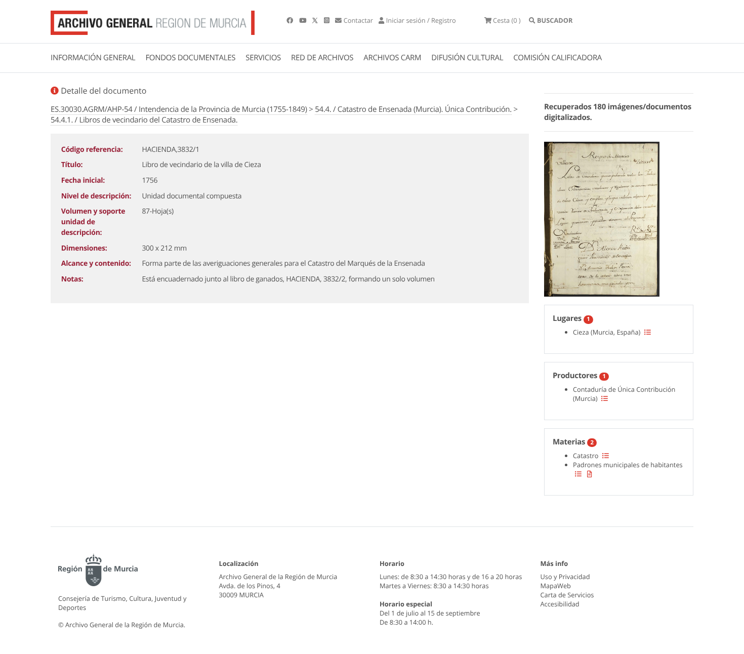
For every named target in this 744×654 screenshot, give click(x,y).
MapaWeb (556, 585)
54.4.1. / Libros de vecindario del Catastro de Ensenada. (144, 120)
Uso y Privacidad (565, 576)
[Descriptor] (589, 473)
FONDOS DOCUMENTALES (190, 58)
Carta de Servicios (567, 594)
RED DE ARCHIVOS (322, 58)
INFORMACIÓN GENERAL (93, 58)
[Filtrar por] (647, 332)
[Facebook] (290, 20)
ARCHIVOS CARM (392, 58)
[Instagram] (327, 20)
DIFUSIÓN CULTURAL (467, 58)
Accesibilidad (560, 603)
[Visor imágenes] (601, 218)
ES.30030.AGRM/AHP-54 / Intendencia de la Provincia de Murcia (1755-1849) (179, 109)
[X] (316, 20)
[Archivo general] (153, 20)
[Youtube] (303, 20)
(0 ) (507, 20)
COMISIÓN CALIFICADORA (557, 58)
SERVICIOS (263, 58)
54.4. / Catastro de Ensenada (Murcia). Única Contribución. (413, 109)
